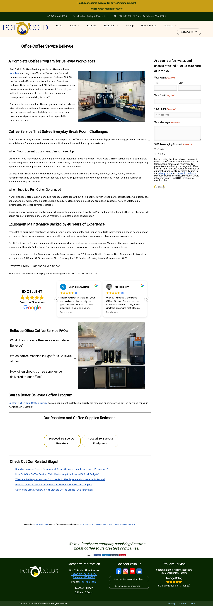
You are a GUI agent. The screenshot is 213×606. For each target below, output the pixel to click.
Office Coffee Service (41, 524)
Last (181, 82)
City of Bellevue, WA (87, 524)
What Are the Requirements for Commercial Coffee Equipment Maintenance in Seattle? (60, 479)
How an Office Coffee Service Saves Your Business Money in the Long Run (53, 484)
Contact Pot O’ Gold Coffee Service (28, 403)
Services (168, 25)
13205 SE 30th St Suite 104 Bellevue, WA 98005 (142, 16)
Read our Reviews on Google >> (128, 579)
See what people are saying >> (129, 586)
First (157, 82)
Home (59, 25)
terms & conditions (186, 173)
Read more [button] (66, 312)
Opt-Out (161, 154)
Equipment (109, 25)
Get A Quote (187, 31)
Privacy (182, 603)
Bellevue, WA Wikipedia (104, 524)
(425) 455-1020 (59, 16)
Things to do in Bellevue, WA (124, 524)
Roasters (91, 25)
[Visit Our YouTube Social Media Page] (132, 571)
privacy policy (165, 173)
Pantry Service (148, 25)
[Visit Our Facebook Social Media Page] (118, 571)
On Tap (129, 25)
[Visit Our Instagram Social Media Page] (125, 571)
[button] (146, 299)
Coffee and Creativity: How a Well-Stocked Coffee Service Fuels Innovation (54, 489)
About (73, 25)
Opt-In (160, 149)
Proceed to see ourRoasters (62, 441)
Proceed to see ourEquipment (100, 441)
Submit (159, 187)
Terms (192, 603)
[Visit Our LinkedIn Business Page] (139, 571)
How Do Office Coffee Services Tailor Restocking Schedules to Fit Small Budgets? (57, 474)
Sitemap (172, 603)
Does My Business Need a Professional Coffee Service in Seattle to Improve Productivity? (61, 469)
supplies (14, 73)
